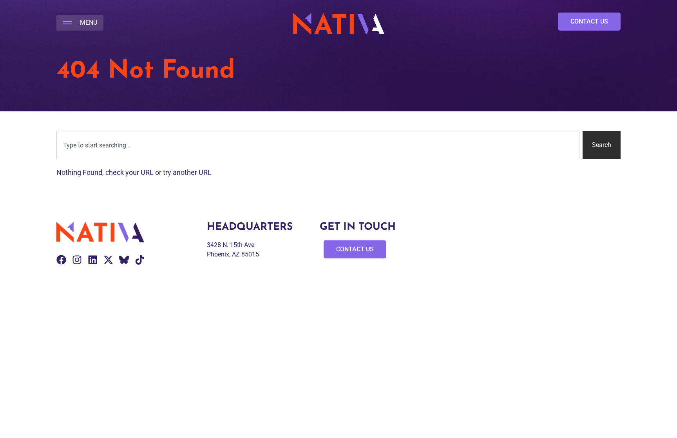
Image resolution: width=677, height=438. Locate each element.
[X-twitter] (108, 260)
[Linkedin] (93, 260)
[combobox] (317, 145)
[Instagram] (77, 260)
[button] (79, 23)
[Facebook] (61, 260)
